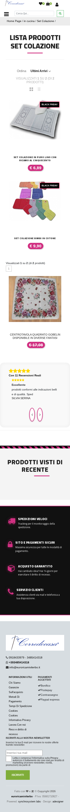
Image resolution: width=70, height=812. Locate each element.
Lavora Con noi (17, 724)
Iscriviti (18, 774)
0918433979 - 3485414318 (25, 657)
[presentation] (32, 415)
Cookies (13, 710)
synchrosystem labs (29, 801)
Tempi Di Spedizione (20, 706)
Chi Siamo (14, 682)
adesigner (57, 801)
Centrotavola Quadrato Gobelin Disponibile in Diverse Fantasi (35, 336)
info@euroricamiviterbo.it (24, 667)
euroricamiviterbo (22, 796)
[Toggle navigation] (6, 14)
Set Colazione (45, 21)
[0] (40, 3)
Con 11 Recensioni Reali (25, 375)
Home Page (14, 21)
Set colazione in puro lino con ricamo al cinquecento (35, 159)
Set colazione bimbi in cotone (35, 238)
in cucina (29, 21)
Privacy (54, 758)
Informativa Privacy (20, 720)
